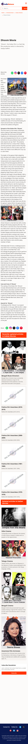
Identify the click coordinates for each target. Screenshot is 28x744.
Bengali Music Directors (10, 376)
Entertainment (10, 12)
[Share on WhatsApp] (12, 73)
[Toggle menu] (26, 3)
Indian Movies (19, 12)
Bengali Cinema (7, 606)
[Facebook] (20, 727)
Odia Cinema (6, 531)
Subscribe (14, 673)
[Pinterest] (10, 730)
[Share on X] (19, 73)
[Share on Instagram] (15, 73)
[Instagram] (17, 730)
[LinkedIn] (14, 730)
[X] (24, 727)
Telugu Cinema (7, 561)
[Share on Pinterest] (25, 73)
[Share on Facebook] (22, 73)
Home (2, 12)
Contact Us (6, 727)
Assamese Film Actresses (11, 651)
